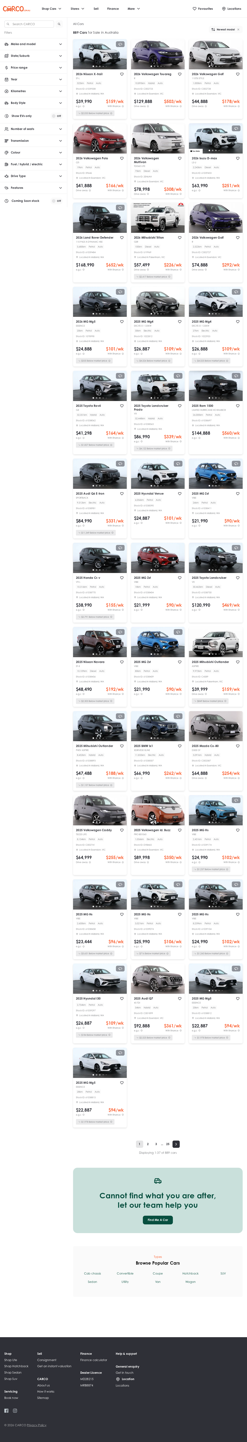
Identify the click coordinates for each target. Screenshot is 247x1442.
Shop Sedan (13, 1372)
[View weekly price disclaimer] (123, 106)
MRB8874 (86, 1385)
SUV (223, 1273)
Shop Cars (49, 9)
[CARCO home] (16, 9)
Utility (125, 1282)
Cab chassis (92, 1273)
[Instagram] (15, 1411)
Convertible (125, 1273)
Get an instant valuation (54, 1366)
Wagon (190, 1282)
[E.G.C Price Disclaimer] (83, 106)
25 (168, 1144)
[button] (59, 24)
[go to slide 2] (96, 66)
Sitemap (43, 1398)
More (131, 9)
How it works (45, 1391)
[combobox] (29, 24)
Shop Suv (10, 1379)
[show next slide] (121, 57)
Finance (113, 9)
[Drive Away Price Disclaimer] (148, 106)
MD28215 (87, 1379)
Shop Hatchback (16, 1366)
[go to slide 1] (93, 66)
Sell (96, 9)
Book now (11, 1398)
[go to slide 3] (100, 66)
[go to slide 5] (106, 66)
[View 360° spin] (120, 44)
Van (158, 1282)
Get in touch (124, 1372)
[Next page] (176, 1144)
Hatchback (190, 1273)
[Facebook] (6, 1411)
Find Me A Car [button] (158, 1220)
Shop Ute (10, 1360)
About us (43, 1385)
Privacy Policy (36, 1425)
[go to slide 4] (103, 66)
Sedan (92, 1282)
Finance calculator (93, 1360)
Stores (75, 9)
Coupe (158, 1273)
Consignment (46, 1360)
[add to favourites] (122, 74)
